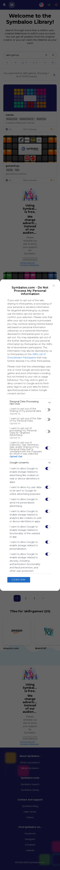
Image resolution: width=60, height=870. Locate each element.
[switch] (47, 409)
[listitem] (30, 403)
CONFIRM (19, 579)
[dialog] (30, 435)
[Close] (54, 286)
